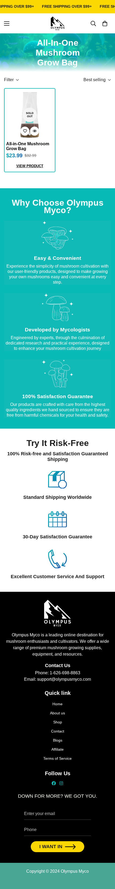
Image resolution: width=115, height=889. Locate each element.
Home (57, 704)
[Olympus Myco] (57, 23)
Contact (57, 731)
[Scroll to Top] (105, 860)
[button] (105, 23)
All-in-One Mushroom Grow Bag (27, 146)
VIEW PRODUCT (29, 166)
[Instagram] (61, 783)
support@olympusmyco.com (64, 679)
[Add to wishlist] (24, 131)
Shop (57, 722)
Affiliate (57, 749)
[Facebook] (54, 783)
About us (57, 713)
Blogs (57, 740)
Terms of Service (57, 758)
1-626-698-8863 (65, 673)
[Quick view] (34, 131)
